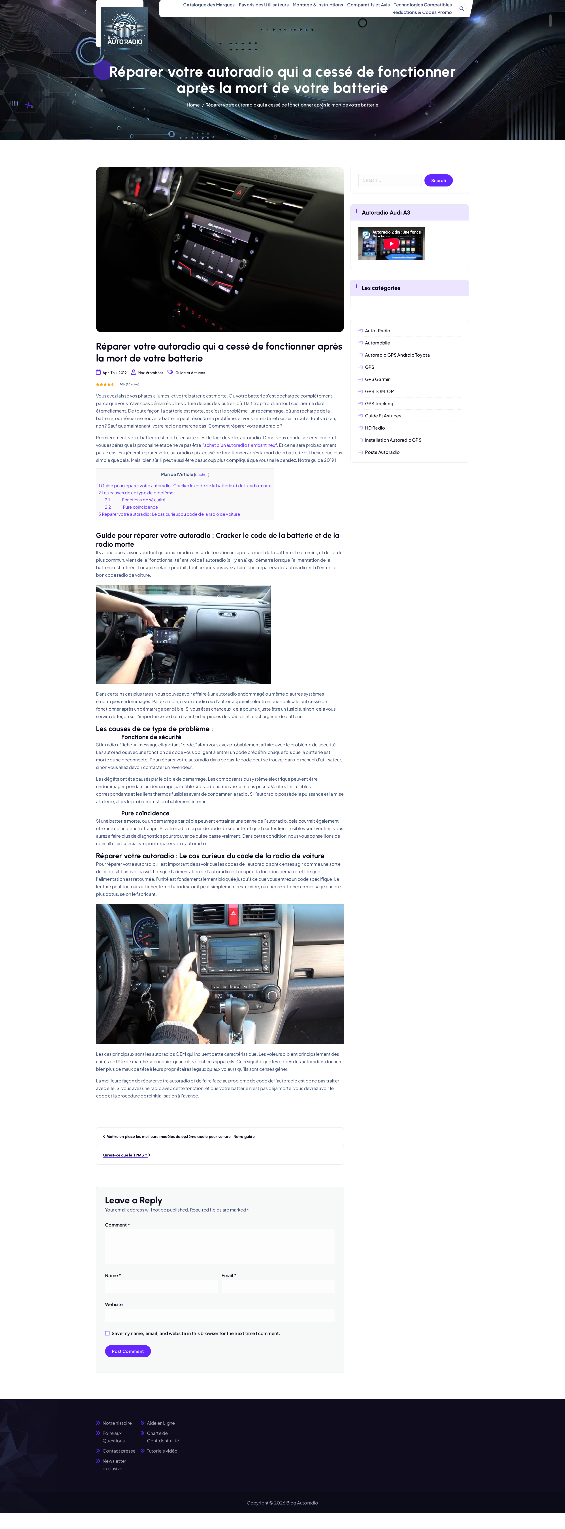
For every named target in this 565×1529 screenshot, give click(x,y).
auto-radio (377, 330)
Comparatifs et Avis (368, 4)
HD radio (375, 427)
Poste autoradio (382, 452)
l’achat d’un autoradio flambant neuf (239, 445)
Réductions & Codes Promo (422, 12)
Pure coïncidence (131, 507)
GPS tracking (379, 403)
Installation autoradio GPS (393, 440)
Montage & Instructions (318, 4)
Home (193, 104)
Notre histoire (117, 1423)
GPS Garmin (378, 379)
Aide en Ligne (161, 1423)
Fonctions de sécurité (135, 499)
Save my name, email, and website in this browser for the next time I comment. (196, 1333)
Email (229, 1275)
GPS (370, 367)
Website (114, 1304)
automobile (377, 342)
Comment (117, 1224)
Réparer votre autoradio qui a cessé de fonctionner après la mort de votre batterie (291, 104)
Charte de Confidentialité (163, 1436)
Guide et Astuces (190, 372)
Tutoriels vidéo (162, 1450)
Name (113, 1275)
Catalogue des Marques (209, 4)
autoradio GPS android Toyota (397, 355)
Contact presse (119, 1450)
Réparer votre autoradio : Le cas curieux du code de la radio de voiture (169, 514)
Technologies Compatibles (423, 4)
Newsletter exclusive (114, 1464)
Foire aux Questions (114, 1436)
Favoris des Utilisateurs (264, 4)
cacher (201, 474)
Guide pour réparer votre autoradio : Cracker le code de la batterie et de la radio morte (185, 485)
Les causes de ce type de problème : (136, 492)
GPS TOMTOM (380, 391)
